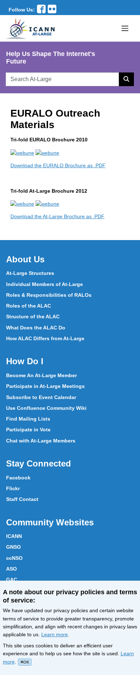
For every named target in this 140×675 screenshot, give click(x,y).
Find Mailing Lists (28, 419)
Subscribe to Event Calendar (41, 397)
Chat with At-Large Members (40, 441)
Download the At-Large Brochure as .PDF (57, 216)
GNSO (13, 547)
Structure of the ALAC (33, 316)
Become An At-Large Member (41, 375)
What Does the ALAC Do (35, 328)
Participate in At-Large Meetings (45, 386)
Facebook (18, 478)
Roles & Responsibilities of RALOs (49, 295)
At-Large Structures (30, 273)
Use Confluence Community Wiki (46, 408)
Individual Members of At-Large (44, 284)
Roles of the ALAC (28, 306)
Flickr (13, 488)
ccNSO (14, 558)
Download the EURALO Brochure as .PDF (58, 165)
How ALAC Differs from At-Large (45, 338)
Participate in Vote (28, 429)
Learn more (54, 634)
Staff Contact (22, 499)
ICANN (14, 536)
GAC (11, 579)
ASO (11, 569)
